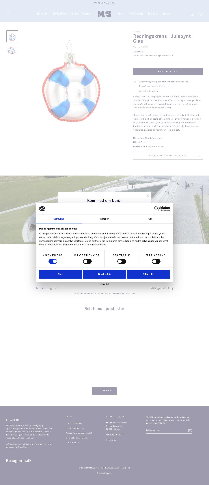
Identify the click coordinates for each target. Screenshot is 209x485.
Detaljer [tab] (104, 218)
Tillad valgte (104, 274)
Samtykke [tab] (58, 218)
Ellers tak (104, 284)
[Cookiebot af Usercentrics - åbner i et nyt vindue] (156, 208)
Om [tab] (150, 218)
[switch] (87, 261)
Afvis (60, 274)
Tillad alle (148, 274)
